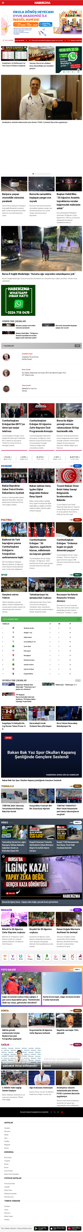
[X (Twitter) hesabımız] (55, 1112)
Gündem (7, 1128)
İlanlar (6, 1135)
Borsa (6, 1167)
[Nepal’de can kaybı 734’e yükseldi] (69, 1020)
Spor (6, 1138)
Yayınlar (7, 1187)
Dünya (6, 1148)
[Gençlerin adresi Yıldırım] (14, 584)
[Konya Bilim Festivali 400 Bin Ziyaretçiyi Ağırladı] (41, 796)
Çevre (6, 1210)
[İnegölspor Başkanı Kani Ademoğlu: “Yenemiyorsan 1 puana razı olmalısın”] (8, 685)
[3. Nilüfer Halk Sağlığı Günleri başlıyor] (14, 1078)
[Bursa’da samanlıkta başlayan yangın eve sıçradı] (48, 326)
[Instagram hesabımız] (58, 1112)
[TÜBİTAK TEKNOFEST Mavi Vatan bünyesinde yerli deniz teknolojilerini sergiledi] (69, 796)
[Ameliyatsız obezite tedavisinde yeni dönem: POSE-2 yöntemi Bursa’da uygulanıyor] (41, 97)
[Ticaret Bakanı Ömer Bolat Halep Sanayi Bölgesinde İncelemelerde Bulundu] (69, 475)
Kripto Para (8, 1190)
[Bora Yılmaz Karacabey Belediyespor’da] (69, 713)
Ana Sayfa (8, 1157)
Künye (6, 1164)
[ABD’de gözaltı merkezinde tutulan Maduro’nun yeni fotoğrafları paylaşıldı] (14, 1020)
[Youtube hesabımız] (62, 1112)
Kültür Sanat (8, 1216)
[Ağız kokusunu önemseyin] (41, 1078)
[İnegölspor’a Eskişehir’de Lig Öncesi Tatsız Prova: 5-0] (14, 713)
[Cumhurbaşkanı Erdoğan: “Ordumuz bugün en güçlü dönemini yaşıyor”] (69, 529)
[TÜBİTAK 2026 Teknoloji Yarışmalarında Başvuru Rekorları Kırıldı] (14, 796)
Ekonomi (7, 1131)
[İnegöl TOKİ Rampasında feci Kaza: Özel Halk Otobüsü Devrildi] (69, 832)
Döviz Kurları (8, 1171)
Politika (6, 1141)
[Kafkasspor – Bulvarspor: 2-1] (48, 685)
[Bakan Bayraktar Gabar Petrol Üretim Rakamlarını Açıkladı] (14, 475)
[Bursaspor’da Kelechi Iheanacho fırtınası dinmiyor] (69, 584)
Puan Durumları (9, 1183)
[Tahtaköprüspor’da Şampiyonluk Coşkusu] (41, 584)
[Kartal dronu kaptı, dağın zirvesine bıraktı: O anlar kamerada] (62, 983)
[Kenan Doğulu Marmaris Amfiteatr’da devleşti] (69, 919)
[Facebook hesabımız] (51, 1112)
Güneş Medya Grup (25, 1228)
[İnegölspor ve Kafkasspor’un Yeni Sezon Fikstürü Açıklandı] (14, 53)
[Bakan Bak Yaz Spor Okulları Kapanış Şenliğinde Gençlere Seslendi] (41, 755)
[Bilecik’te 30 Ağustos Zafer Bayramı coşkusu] (14, 919)
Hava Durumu (9, 1197)
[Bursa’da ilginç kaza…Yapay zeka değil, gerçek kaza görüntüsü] (41, 877)
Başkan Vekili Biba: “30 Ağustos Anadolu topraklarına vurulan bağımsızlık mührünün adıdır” (52, 40)
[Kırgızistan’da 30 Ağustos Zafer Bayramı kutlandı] (41, 1020)
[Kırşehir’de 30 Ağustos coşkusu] (41, 919)
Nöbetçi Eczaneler (10, 1193)
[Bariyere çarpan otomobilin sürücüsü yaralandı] (8, 326)
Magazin (7, 1145)
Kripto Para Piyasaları (11, 1174)
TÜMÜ (77, 346)
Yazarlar (7, 1161)
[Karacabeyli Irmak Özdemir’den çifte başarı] (41, 713)
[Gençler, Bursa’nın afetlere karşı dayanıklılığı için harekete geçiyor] (41, 53)
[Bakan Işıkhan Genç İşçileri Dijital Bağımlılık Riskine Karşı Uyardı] (41, 475)
